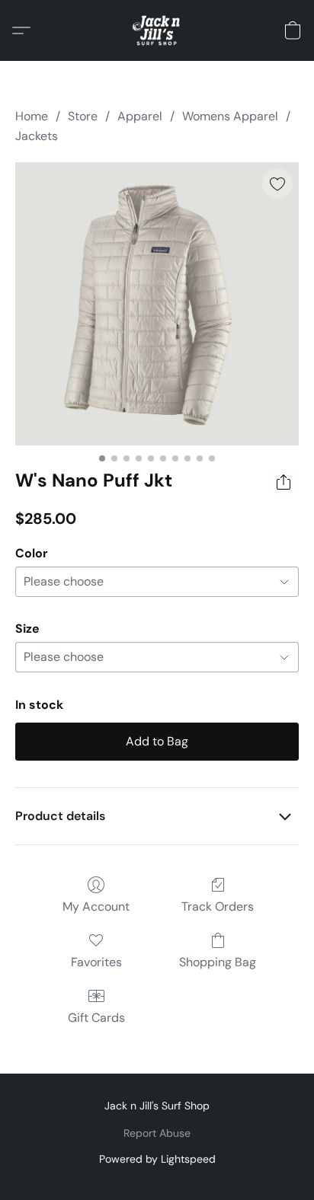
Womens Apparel (230, 116)
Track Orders (217, 906)
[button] (157, 30)
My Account (96, 906)
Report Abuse (157, 1133)
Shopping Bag (217, 962)
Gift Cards (96, 1018)
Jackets (36, 136)
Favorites (96, 962)
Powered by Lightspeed (157, 1159)
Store (83, 116)
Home (31, 116)
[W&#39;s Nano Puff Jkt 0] (157, 303)
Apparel (139, 116)
